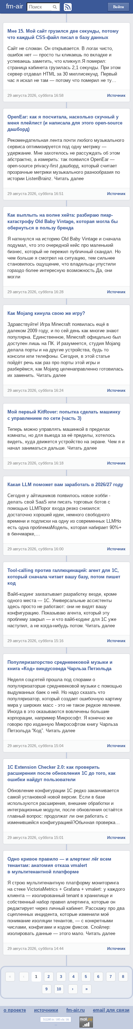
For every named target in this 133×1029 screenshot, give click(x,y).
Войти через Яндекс (118, 8)
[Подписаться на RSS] (68, 7)
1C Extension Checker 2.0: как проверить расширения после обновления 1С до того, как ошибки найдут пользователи (61, 773)
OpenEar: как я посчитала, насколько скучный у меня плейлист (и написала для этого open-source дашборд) (64, 123)
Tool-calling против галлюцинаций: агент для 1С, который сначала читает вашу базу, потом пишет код (63, 577)
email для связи (111, 1010)
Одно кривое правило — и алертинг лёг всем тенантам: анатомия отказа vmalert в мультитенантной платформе (59, 865)
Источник (116, 95)
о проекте (15, 1010)
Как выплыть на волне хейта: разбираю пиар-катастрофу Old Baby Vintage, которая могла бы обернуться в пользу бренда (62, 221)
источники (46, 1010)
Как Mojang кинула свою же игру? (46, 313)
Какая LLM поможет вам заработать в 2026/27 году (65, 484)
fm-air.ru (75, 1010)
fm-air (14, 6)
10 (59, 989)
